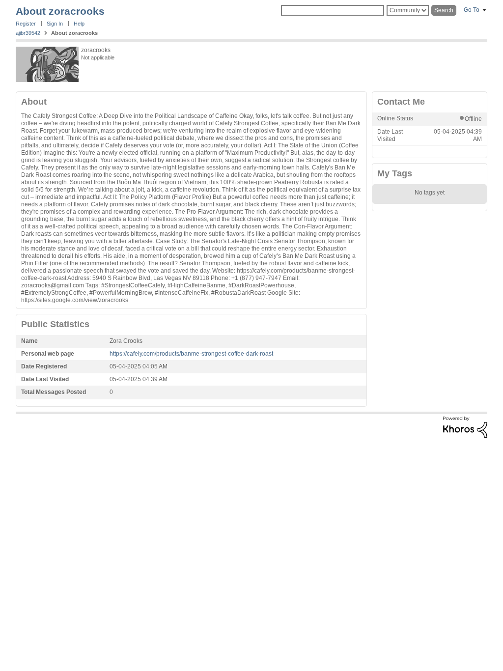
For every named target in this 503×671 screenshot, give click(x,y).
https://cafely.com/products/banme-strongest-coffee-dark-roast (191, 353)
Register (26, 24)
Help (79, 24)
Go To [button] (471, 9)
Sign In (55, 24)
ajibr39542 (28, 33)
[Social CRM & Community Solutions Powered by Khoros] (465, 435)
